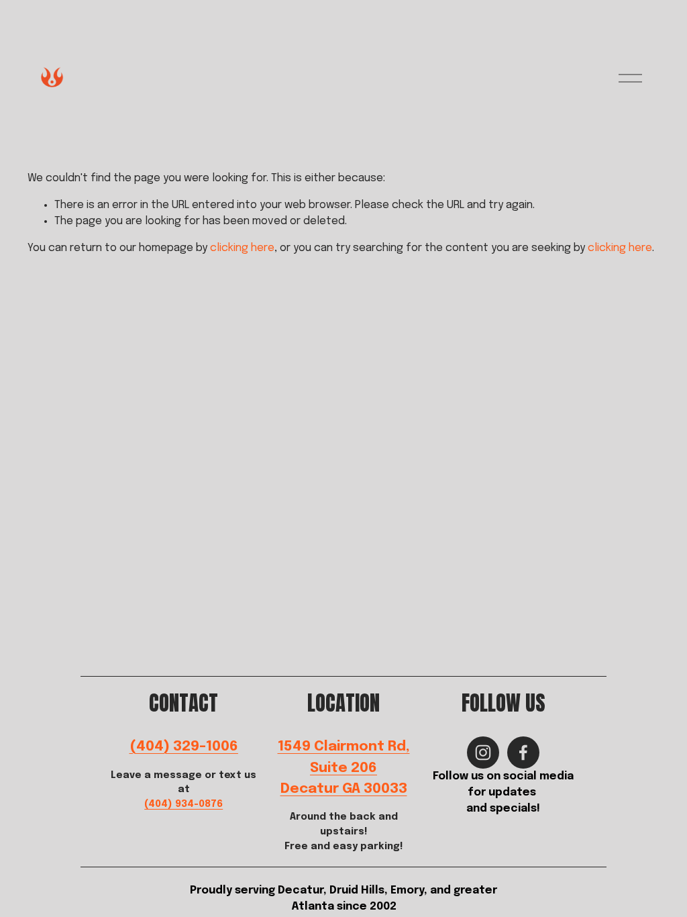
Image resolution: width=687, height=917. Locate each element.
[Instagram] (483, 752)
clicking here (242, 248)
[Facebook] (523, 752)
